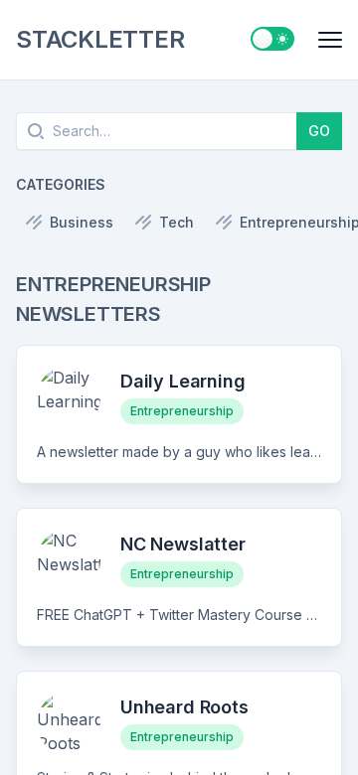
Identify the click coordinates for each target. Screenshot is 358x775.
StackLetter (100, 39)
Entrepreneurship (182, 410)
